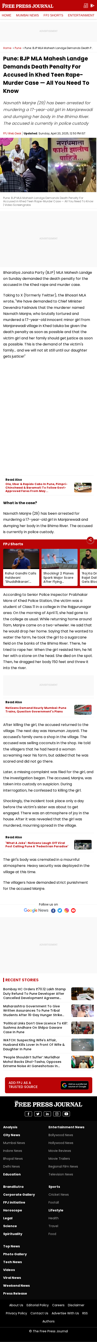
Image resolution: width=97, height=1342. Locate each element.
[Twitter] (60, 910)
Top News (11, 1246)
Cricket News (58, 1194)
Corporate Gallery (19, 1194)
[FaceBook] (53, 910)
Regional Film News (63, 1166)
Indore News (12, 1150)
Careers (58, 1305)
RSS (85, 1313)
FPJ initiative (14, 1202)
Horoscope (12, 1210)
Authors (48, 1321)
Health (53, 1218)
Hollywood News (60, 1143)
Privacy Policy (16, 1313)
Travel (53, 1226)
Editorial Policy (38, 1305)
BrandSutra (13, 1186)
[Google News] (36, 910)
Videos (9, 1270)
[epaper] (85, 6)
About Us (16, 1305)
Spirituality (12, 1234)
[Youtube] (73, 910)
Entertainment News (66, 1127)
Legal (7, 1218)
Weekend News (16, 1285)
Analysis (10, 1127)
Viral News (12, 1277)
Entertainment (81, 15)
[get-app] (92, 6)
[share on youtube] (66, 1113)
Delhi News (11, 1166)
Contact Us (39, 1313)
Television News (60, 1174)
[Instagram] (66, 910)
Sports (54, 1186)
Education (12, 1174)
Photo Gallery (15, 1254)
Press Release (15, 1293)
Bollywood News (60, 1135)
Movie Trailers (59, 1158)
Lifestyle (55, 1210)
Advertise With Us (65, 1313)
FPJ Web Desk (12, 133)
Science (10, 1226)
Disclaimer (76, 1305)
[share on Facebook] (28, 1113)
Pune (18, 48)
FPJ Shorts (53, 15)
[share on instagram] (56, 1113)
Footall (53, 1202)
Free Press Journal (27, 5)
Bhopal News (13, 1158)
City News (11, 1135)
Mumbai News (27, 15)
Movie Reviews (59, 1150)
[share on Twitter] (38, 1113)
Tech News (12, 1262)
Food (52, 1234)
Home (6, 15)
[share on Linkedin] (47, 1113)
